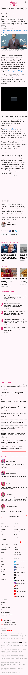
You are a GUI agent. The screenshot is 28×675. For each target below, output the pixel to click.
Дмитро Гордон (20, 561)
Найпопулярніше (7, 292)
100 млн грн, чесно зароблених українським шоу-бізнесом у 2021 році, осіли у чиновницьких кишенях (13, 511)
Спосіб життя (4, 544)
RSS (17, 588)
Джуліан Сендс (14, 234)
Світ (2, 534)
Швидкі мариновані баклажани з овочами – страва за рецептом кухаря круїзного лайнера (13, 415)
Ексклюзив (16, 542)
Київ (2, 561)
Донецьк (3, 569)
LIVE (15, 539)
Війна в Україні (5, 526)
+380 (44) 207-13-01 (9, 620)
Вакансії (3, 602)
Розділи (16, 523)
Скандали (20, 8)
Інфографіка (4, 549)
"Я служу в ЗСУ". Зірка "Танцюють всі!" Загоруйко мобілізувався (12, 427)
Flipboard (18, 585)
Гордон (3, 13)
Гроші (2, 531)
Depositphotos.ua (21, 642)
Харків (2, 571)
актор (7, 234)
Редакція (3, 604)
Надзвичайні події (5, 547)
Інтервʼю (11, 8)
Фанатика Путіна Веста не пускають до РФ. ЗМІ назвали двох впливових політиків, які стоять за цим (13, 434)
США (3, 234)
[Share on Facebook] (10, 231)
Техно (2, 542)
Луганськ (3, 579)
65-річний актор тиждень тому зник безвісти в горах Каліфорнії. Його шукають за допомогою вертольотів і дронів (9, 257)
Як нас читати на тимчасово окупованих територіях (7, 614)
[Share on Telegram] (16, 231)
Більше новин (13, 452)
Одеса (2, 566)
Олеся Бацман (20, 580)
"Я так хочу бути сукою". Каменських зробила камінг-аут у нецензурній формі (12, 421)
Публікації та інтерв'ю (19, 529)
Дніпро (3, 574)
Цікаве (2, 552)
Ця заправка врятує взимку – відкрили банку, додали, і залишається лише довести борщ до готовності (9, 281)
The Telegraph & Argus (15, 71)
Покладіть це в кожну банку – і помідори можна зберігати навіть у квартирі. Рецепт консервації (14, 305)
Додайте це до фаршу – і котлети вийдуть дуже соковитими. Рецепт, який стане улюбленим (12, 394)
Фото (15, 544)
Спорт (2, 537)
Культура (3, 539)
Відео (15, 547)
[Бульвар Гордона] (13, 3)
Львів (2, 564)
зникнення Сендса (10, 129)
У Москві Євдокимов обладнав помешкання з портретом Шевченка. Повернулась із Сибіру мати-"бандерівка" (13, 466)
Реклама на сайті (5, 607)
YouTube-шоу (17, 552)
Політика (3, 529)
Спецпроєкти (17, 554)
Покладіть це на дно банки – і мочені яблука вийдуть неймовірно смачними (13, 441)
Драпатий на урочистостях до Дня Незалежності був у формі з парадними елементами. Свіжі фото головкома (15, 321)
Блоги (3, 456)
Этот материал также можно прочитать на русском (15, 31)
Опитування (17, 549)
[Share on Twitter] (13, 231)
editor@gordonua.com (10, 624)
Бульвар (8, 13)
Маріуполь (3, 576)
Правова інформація (6, 609)
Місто (2, 558)
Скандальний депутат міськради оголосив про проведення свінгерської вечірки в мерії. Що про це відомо (14, 407)
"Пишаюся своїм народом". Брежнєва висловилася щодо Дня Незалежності (12, 447)
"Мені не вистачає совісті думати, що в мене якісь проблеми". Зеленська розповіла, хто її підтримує (15, 313)
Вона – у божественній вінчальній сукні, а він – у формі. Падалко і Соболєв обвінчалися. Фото (15, 297)
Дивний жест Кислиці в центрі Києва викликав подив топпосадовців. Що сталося (13, 400)
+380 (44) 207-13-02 (9, 622)
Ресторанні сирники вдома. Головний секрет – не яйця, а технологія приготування (14, 329)
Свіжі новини (6, 382)
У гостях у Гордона (19, 531)
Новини (4, 8)
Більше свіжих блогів (14, 516)
